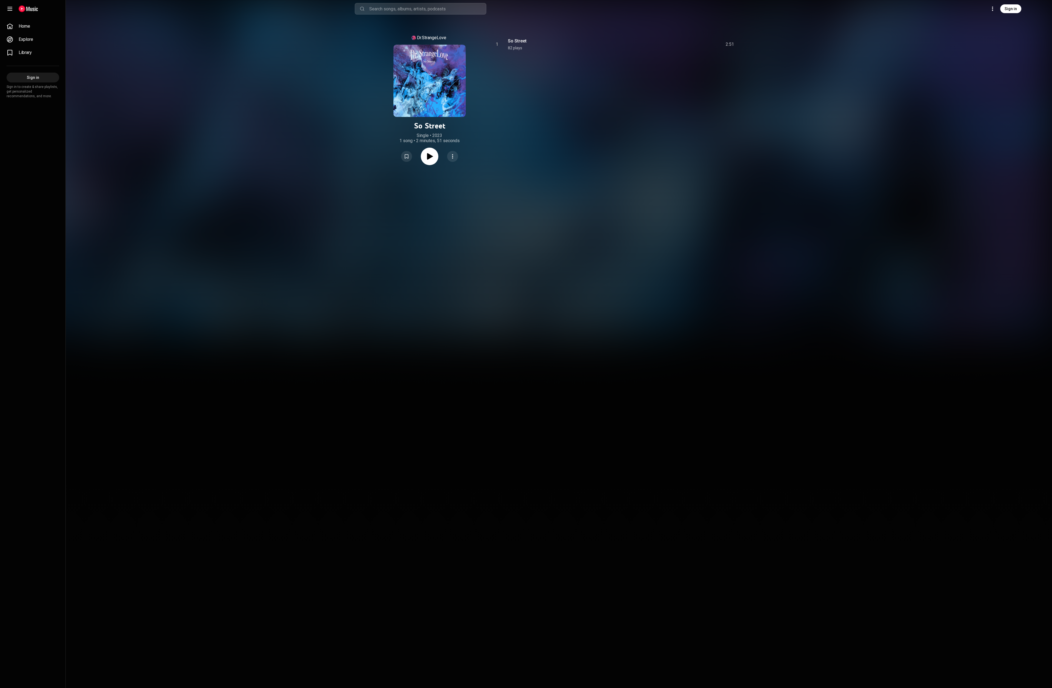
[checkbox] (730, 44)
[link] (33, 26)
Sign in (1011, 9)
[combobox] (427, 8)
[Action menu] (452, 156)
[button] (406, 156)
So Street (517, 41)
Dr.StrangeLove (431, 37)
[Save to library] (406, 156)
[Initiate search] (362, 8)
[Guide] (10, 8)
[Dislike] (699, 44)
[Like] (688, 44)
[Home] (28, 8)
